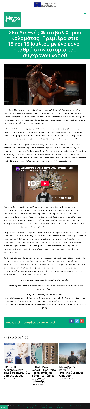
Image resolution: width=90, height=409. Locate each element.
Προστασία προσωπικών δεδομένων (38, 405)
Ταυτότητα (32, 407)
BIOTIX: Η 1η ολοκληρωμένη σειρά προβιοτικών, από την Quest (17, 371)
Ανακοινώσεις (59, 407)
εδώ (67, 280)
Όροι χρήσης (21, 405)
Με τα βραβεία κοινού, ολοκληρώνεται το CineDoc (71, 371)
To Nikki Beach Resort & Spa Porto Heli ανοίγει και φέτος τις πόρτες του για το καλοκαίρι (43, 374)
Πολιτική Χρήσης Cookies (59, 405)
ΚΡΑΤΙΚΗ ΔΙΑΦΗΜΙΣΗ (47, 407)
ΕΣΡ (38, 407)
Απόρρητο (4, 407)
